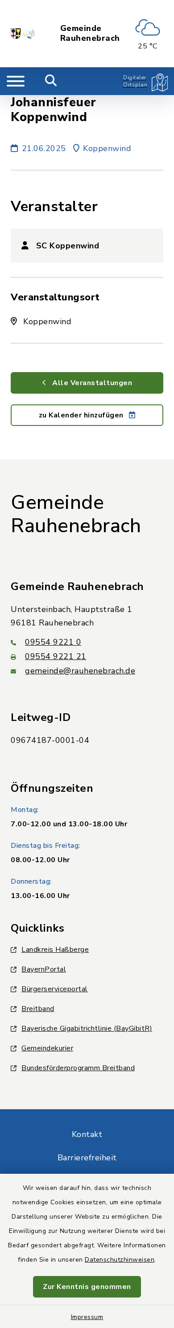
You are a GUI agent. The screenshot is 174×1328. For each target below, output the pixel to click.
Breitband (37, 1009)
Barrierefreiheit (87, 1157)
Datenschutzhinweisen (119, 1259)
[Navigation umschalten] (15, 81)
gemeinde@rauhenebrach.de (80, 670)
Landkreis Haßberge (55, 950)
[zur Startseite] (23, 33)
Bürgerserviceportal (54, 989)
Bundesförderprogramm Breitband (78, 1068)
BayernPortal (43, 969)
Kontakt (87, 1134)
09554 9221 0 (53, 642)
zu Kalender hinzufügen (82, 415)
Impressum (87, 1317)
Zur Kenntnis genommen (87, 1287)
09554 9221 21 (56, 656)
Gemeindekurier (47, 1048)
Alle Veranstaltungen (91, 383)
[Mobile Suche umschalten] (51, 81)
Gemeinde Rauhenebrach (90, 33)
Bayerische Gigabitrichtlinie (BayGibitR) (86, 1028)
